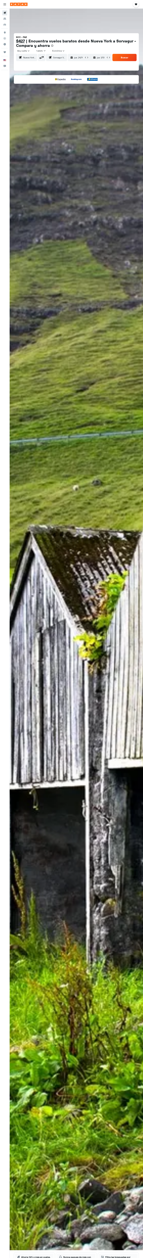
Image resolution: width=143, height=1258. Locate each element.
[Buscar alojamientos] (4, 18)
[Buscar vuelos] (4, 13)
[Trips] (4, 52)
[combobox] (58, 50)
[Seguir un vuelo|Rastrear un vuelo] (4, 38)
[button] (5, 4)
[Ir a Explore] (4, 32)
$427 (20, 41)
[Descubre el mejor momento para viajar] (4, 44)
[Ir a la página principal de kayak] (19, 4)
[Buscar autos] (4, 24)
